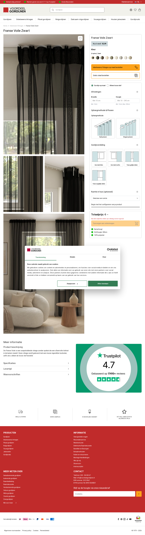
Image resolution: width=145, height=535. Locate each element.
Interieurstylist (78, 466)
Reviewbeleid (44, 530)
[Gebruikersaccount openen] (131, 10)
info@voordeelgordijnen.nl (84, 478)
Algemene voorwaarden (12, 530)
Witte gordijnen (8, 493)
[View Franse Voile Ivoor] (116, 57)
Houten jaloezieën (118, 19)
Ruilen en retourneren (81, 454)
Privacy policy (26, 530)
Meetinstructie (78, 443)
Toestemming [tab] (41, 257)
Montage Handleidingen (81, 457)
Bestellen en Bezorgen (81, 449)
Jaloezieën (7, 451)
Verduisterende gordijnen (11, 487)
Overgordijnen (8, 499)
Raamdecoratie (8, 484)
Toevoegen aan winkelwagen (103, 223)
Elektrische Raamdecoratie (83, 446)
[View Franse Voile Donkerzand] (111, 57)
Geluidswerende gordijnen (12, 475)
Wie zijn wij (77, 460)
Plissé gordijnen (44, 19)
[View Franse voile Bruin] (102, 57)
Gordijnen (7, 19)
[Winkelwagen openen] (139, 10)
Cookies (35, 530)
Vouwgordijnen (100, 19)
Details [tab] (72, 257)
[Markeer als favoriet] (80, 38)
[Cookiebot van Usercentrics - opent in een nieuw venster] (108, 249)
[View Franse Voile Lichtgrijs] (121, 57)
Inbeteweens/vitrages (10, 440)
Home (5, 26)
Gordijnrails (135, 19)
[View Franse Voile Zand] (130, 57)
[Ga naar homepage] (14, 9)
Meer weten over (13, 471)
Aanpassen (71, 283)
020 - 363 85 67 (82, 475)
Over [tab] (104, 257)
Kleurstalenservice (80, 440)
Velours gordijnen (9, 490)
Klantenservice (127, 2)
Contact (79, 471)
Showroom (77, 463)
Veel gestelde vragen (81, 437)
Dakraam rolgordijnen (80, 19)
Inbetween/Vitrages (16, 26)
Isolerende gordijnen (10, 478)
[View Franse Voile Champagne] (107, 57)
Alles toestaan (103, 283)
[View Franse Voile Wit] (125, 57)
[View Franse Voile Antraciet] (97, 57)
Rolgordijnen (61, 19)
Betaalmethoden (79, 451)
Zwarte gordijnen (9, 496)
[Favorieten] (135, 10)
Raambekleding (8, 481)
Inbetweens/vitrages (24, 19)
